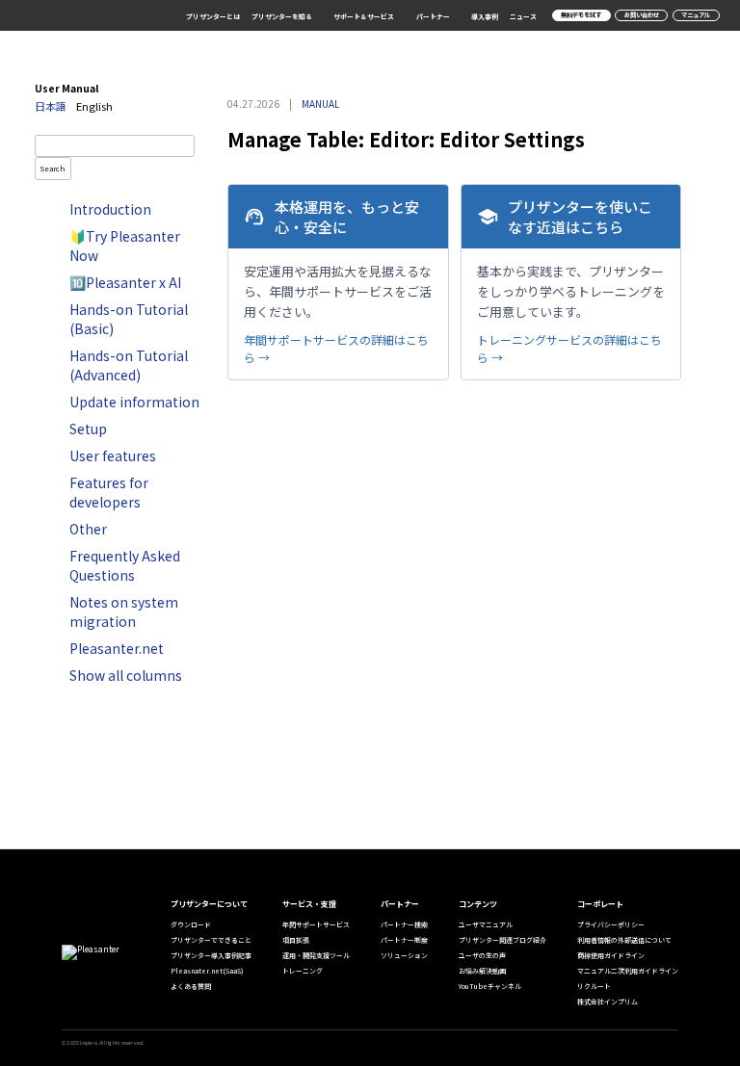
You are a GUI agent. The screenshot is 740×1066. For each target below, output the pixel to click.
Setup (88, 428)
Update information (134, 401)
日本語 (50, 106)
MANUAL (320, 103)
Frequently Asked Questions (124, 565)
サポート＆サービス (363, 16)
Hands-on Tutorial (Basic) (128, 318)
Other (88, 528)
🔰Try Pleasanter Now (124, 245)
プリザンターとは (213, 16)
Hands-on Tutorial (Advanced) (128, 365)
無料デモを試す (581, 15)
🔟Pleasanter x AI (125, 282)
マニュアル (695, 15)
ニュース (523, 16)
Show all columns (125, 675)
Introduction (110, 209)
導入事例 (484, 16)
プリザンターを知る (281, 16)
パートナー (433, 16)
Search (53, 168)
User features (112, 455)
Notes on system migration (123, 611)
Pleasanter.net (116, 648)
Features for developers (108, 492)
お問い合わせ (641, 15)
